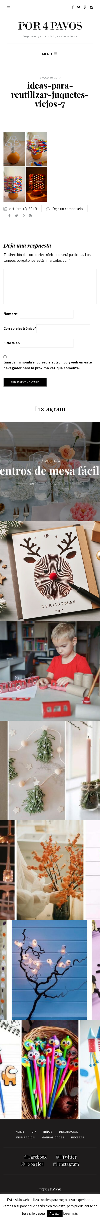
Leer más (70, 1213)
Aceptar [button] (55, 1213)
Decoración (68, 1131)
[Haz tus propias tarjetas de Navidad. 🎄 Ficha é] (50, 571)
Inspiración (25, 1137)
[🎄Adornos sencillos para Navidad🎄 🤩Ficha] (50, 770)
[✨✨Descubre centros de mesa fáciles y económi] (50, 471)
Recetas (77, 1137)
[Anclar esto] (30, 215)
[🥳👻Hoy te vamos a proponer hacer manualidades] (50, 970)
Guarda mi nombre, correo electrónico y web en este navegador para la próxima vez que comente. (47, 365)
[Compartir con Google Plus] (23, 215)
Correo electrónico (19, 328)
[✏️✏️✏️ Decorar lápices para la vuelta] (50, 1069)
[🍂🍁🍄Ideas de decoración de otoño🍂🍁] (50, 870)
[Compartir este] (9, 215)
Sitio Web (11, 343)
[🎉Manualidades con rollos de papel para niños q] (50, 671)
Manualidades (53, 1137)
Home (20, 1131)
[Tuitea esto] (16, 215)
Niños (47, 1131)
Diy (33, 1131)
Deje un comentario (67, 208)
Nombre (11, 313)
